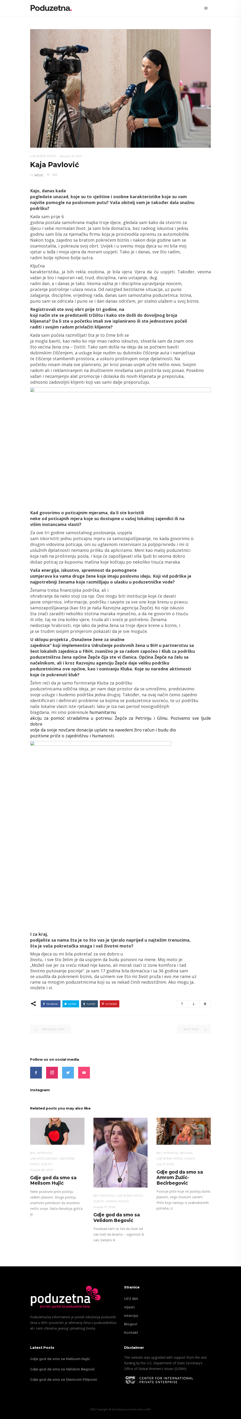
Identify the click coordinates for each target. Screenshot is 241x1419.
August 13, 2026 (104, 1207)
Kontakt (131, 1332)
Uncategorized (44, 1158)
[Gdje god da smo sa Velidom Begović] (120, 1153)
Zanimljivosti (117, 1201)
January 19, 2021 (71, 156)
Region (186, 1153)
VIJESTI (46, 1164)
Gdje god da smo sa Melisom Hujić (53, 1180)
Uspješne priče (43, 156)
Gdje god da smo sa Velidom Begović (116, 1217)
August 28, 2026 (41, 1170)
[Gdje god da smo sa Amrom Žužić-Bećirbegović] (184, 1131)
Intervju (44, 1153)
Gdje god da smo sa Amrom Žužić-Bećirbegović (180, 1177)
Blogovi (130, 1324)
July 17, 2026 (165, 1164)
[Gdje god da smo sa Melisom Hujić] (57, 1131)
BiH (33, 1153)
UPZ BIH (131, 1299)
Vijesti (129, 1307)
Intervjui (131, 1316)
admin (38, 174)
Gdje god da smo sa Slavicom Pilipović (63, 1379)
